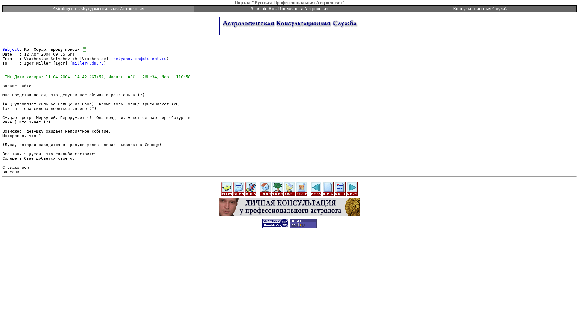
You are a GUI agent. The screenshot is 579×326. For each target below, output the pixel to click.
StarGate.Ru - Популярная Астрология (289, 8)
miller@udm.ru (88, 63)
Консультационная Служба (480, 8)
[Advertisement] (289, 245)
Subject (10, 49)
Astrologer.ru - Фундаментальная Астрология (98, 8)
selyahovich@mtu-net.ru (139, 58)
